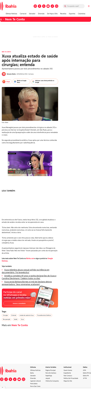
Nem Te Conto (15, 19)
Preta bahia (33, 384)
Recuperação (6, 319)
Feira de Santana (51, 373)
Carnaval (23, 14)
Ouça (8, 82)
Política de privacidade (71, 378)
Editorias (33, 367)
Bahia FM (86, 376)
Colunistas (81, 14)
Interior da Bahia (51, 367)
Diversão (41, 14)
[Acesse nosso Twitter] (44, 6)
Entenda (13, 315)
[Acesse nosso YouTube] (48, 6)
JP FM (85, 378)
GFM (84, 370)
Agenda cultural (35, 381)
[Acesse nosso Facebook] (39, 6)
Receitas (63, 14)
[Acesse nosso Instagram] (35, 6)
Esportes (72, 14)
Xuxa (22, 319)
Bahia (32, 373)
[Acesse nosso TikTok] (52, 6)
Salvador (32, 14)
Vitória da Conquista (52, 381)
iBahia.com (30, 258)
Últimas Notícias (11, 14)
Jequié (48, 378)
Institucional (67, 367)
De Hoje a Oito (52, 14)
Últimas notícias (35, 370)
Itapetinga (49, 376)
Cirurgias (5, 315)
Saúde (15, 319)
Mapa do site (68, 381)
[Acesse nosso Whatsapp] (56, 6)
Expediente (67, 373)
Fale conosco (68, 376)
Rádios (85, 367)
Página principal (50, 370)
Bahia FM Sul (87, 373)
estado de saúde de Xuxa (27, 315)
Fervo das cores (35, 386)
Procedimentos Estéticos (44, 315)
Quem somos (68, 370)
